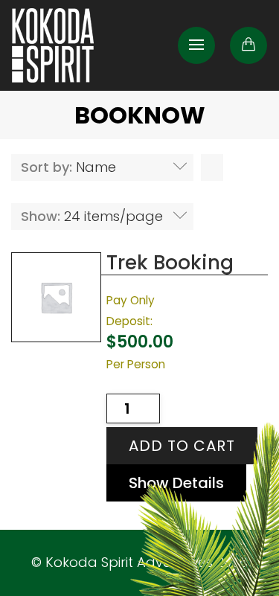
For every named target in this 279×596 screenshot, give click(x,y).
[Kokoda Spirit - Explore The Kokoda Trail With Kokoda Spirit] (53, 45)
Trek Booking (170, 262)
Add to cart (182, 445)
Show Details (176, 482)
